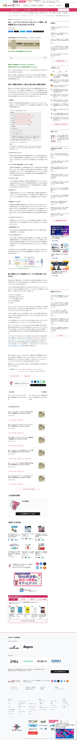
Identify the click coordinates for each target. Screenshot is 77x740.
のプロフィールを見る (28, 513)
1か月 (66, 71)
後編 (15, 344)
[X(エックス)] (44, 563)
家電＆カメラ (32, 599)
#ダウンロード (41, 369)
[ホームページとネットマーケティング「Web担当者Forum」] (53, 722)
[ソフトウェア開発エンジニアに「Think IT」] (43, 722)
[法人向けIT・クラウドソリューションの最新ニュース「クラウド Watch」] (33, 725)
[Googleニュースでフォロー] (64, 681)
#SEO (20, 369)
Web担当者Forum (14, 5)
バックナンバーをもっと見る (28, 489)
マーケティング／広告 (16, 12)
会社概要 (42, 688)
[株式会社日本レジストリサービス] (14, 661)
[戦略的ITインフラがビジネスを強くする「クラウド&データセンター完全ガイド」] (33, 722)
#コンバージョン (34, 369)
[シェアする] (32, 382)
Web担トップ (10, 15)
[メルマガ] (37, 563)
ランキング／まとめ (43, 709)
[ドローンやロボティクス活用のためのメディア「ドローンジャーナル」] (53, 729)
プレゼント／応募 (66, 705)
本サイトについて (14, 687)
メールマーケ (11, 713)
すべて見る (61, 335)
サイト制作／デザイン (43, 12)
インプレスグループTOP (59, 688)
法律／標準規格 (11, 709)
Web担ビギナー (26, 5)
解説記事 (64, 701)
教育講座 (51, 2)
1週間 (60, 71)
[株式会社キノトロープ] (28, 661)
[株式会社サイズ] (42, 661)
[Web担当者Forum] (14, 682)
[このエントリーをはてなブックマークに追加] (38, 382)
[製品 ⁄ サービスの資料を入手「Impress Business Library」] (33, 729)
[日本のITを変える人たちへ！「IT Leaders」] (43, 725)
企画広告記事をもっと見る (61, 220)
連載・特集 (41, 5)
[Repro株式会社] (28, 647)
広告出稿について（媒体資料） (31, 687)
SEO (9, 12)
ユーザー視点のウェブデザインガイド (34, 344)
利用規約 (56, 687)
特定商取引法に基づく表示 (30, 688)
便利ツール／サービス (43, 707)
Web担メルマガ (34, 5)
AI (22, 12)
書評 (51, 703)
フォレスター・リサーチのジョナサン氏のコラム (21, 340)
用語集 (64, 707)
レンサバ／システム (32, 709)
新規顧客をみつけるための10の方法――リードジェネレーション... (32, 15)
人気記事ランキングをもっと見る (61, 124)
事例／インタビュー (54, 701)
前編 (12, 344)
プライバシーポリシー (14, 688)
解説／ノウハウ (42, 701)
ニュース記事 (65, 703)
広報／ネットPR (11, 711)
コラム (41, 705)
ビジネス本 (23, 599)
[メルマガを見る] (52, 681)
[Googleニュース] (41, 567)
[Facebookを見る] (55, 681)
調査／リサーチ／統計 (57, 12)
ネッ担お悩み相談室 (26, 567)
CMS (50, 12)
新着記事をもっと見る (61, 61)
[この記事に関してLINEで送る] (44, 382)
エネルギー (44, 2)
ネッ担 (21, 567)
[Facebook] (41, 563)
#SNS (23, 369)
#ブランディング (22, 371)
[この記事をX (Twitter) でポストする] (35, 382)
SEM (19, 713)
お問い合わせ (42, 687)
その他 (30, 713)
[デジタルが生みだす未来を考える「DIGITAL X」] (43, 729)
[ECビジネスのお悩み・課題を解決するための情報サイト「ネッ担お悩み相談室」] (33, 733)
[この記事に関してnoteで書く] (41, 382)
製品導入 (37, 1)
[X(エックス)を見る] (58, 681)
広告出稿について (60, 5)
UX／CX (20, 709)
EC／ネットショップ (22, 711)
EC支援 (54, 2)
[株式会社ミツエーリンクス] (14, 647)
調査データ (41, 703)
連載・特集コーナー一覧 (17, 15)
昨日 (53, 71)
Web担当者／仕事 (66, 12)
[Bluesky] (61, 681)
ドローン (47, 2)
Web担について (51, 5)
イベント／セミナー (54, 707)
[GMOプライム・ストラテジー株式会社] (56, 661)
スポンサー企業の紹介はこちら (59, 671)
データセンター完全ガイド (32, 146)
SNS (25, 12)
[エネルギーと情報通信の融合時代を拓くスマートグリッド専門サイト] (53, 725)
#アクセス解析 (27, 369)
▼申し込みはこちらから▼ (61, 728)
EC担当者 (29, 1)
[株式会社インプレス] (16, 727)
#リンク (27, 371)
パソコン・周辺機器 (42, 599)
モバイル (30, 711)
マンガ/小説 (53, 705)
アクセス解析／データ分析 (33, 12)
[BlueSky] (37, 567)
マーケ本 (13, 599)
